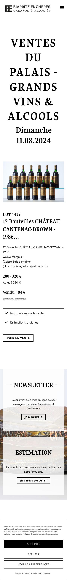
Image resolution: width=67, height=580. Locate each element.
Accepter (33, 544)
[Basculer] (6, 313)
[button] (62, 7)
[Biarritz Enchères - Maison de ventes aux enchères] (27, 8)
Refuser (33, 554)
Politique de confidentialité (40, 573)
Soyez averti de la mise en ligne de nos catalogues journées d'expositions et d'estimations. (33, 404)
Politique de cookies (22, 573)
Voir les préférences (33, 564)
